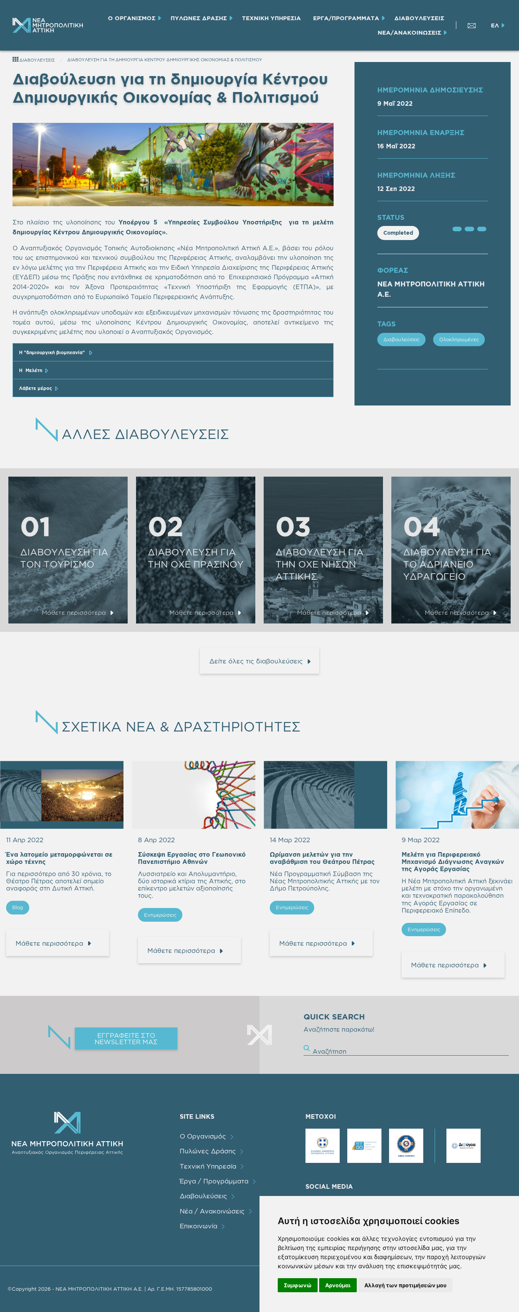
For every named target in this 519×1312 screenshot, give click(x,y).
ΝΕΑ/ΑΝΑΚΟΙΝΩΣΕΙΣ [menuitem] (409, 32)
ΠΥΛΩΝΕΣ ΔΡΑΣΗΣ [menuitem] (199, 18)
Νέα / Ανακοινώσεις (212, 1211)
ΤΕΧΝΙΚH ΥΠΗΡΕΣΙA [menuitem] (271, 18)
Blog (17, 907)
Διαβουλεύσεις (401, 339)
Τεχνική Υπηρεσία (208, 1166)
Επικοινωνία (198, 1225)
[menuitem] (47, 25)
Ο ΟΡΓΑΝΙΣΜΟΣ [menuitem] (131, 18)
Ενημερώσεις (160, 915)
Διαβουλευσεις (36, 60)
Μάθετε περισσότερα (74, 612)
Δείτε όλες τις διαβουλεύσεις (256, 661)
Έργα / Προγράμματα (214, 1181)
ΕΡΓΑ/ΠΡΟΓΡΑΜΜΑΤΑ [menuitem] (346, 18)
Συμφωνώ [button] (298, 1285)
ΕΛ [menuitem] (495, 25)
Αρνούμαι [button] (338, 1285)
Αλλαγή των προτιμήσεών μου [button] (405, 1285)
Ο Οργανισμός (203, 1136)
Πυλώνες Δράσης (208, 1151)
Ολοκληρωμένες (459, 339)
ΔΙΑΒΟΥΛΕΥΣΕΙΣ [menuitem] (419, 18)
